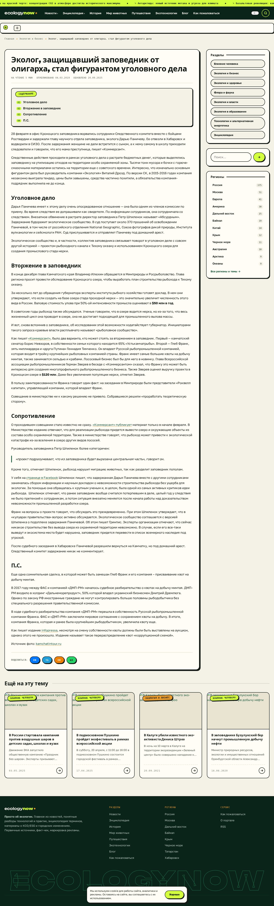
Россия (169, 814)
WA (71, 660)
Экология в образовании (230, 111)
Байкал (169, 832)
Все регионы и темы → (225, 271)
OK (59, 660)
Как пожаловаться (206, 13)
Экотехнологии (166, 13)
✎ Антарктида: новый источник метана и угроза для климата (180, 3)
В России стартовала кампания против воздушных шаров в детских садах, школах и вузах (34, 739)
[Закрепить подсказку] (17, 28)
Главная (9, 38)
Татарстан (171, 851)
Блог (185, 13)
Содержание (26, 93)
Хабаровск (172, 857)
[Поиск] (266, 13)
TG (47, 660)
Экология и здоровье (228, 83)
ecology (19, 12)
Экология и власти (226, 102)
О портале (227, 820)
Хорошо (174, 894)
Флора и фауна (224, 92)
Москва (170, 820)
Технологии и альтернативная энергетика (233, 123)
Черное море (174, 845)
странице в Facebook (42, 478)
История (95, 13)
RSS (223, 826)
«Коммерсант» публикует (112, 425)
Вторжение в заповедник (42, 108)
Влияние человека (226, 63)
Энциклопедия (74, 13)
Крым (168, 839)
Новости (51, 13)
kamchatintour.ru (48, 644)
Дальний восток (175, 826)
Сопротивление (35, 114)
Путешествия (141, 13)
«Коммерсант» (39, 338)
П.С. (26, 120)
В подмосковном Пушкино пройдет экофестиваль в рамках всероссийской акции (102, 739)
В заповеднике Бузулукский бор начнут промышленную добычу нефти (237, 739)
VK (35, 660)
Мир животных (116, 13)
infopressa (49, 630)
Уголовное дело (35, 102)
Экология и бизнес (31, 38)
